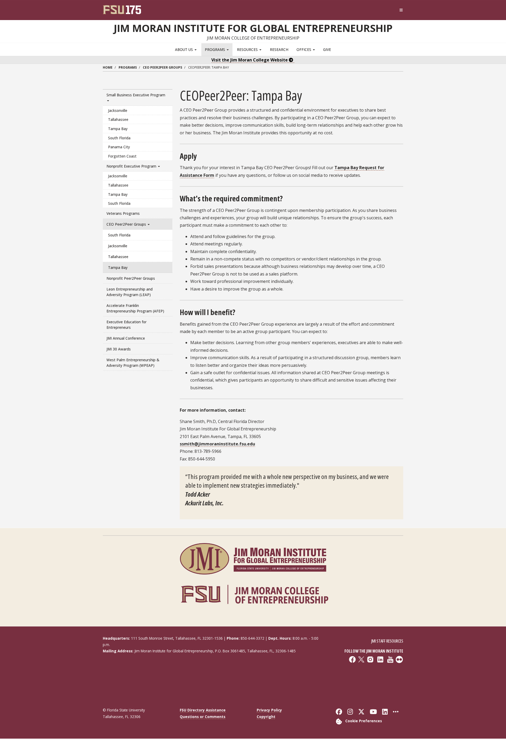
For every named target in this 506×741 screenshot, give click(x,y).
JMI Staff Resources (387, 641)
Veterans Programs (123, 213)
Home (108, 67)
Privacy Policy (269, 709)
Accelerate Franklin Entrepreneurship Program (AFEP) (135, 308)
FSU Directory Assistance (203, 709)
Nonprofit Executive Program (131, 166)
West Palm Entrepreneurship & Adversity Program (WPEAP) (132, 362)
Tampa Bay (118, 128)
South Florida (119, 137)
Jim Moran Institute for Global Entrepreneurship (253, 28)
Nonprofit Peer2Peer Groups (130, 278)
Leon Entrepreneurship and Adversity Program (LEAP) (129, 292)
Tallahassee (118, 119)
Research (279, 49)
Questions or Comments (202, 716)
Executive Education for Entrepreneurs (126, 324)
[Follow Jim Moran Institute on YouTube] (368, 675)
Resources (248, 49)
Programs (215, 49)
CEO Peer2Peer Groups (162, 67)
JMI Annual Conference (125, 338)
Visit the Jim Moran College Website (250, 60)
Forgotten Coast (122, 156)
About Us (184, 49)
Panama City (119, 146)
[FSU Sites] (401, 10)
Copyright (266, 716)
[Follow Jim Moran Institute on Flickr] (368, 679)
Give (327, 49)
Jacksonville (117, 110)
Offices (304, 49)
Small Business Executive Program (135, 94)
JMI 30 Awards (118, 349)
